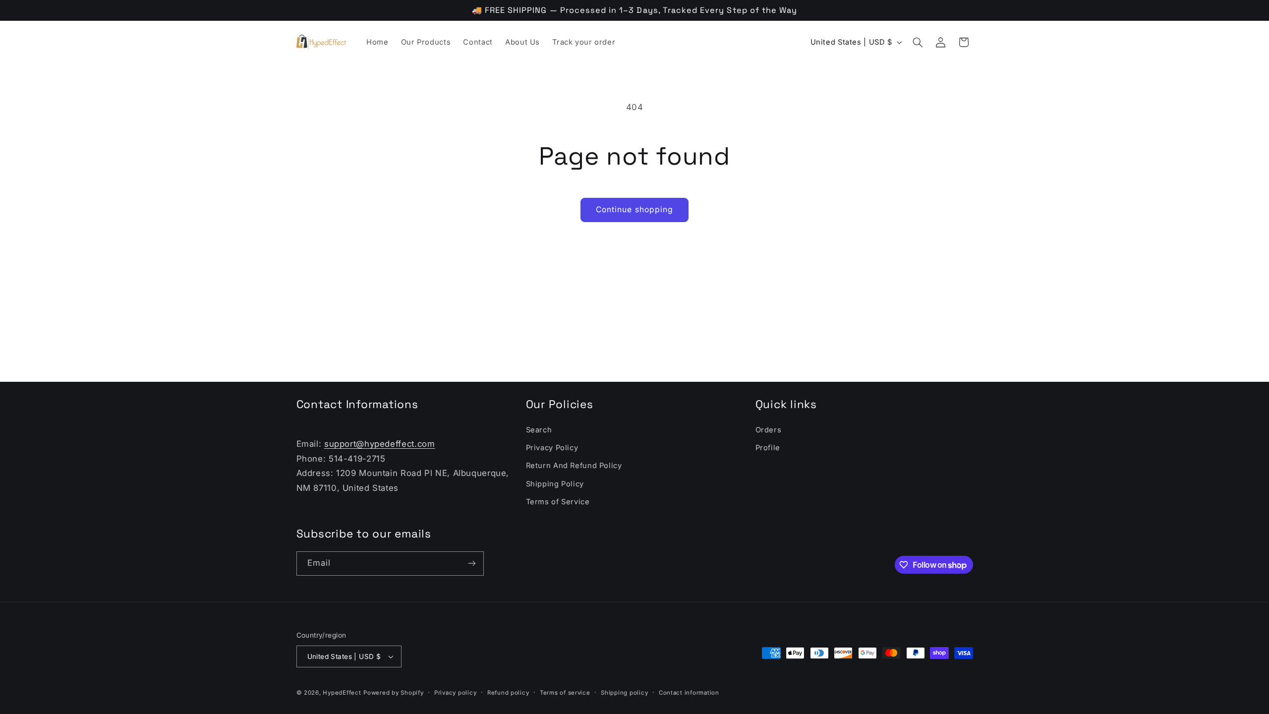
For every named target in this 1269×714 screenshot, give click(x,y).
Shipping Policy (555, 483)
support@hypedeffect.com (379, 444)
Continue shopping (634, 209)
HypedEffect (342, 692)
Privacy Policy (552, 447)
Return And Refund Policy (574, 465)
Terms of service (565, 692)
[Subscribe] (471, 563)
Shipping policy (624, 692)
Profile (767, 447)
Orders (768, 429)
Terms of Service (558, 501)
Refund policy (508, 692)
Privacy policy (455, 692)
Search (539, 429)
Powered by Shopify (393, 692)
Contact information (689, 692)
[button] (917, 42)
